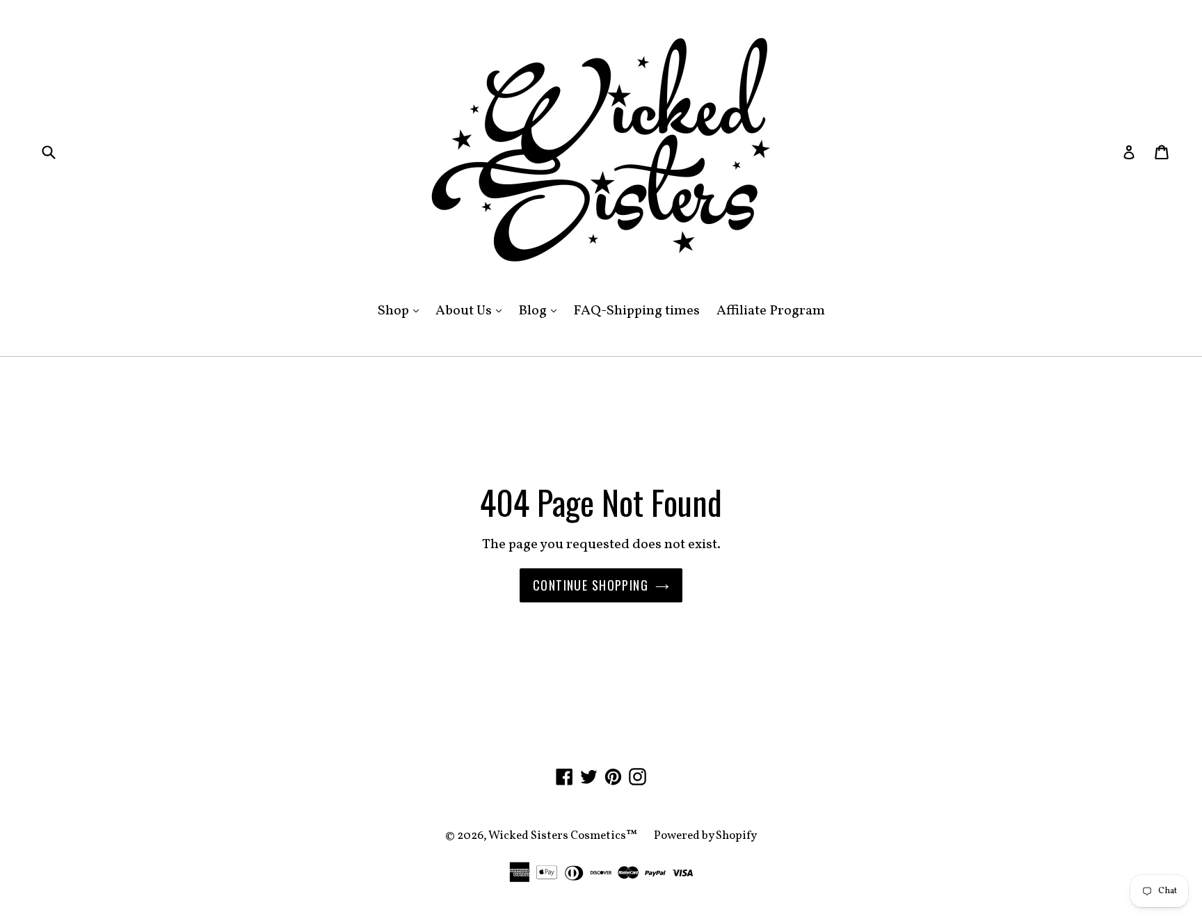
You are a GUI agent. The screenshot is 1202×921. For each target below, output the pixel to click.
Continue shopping (590, 585)
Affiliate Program (770, 311)
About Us (471, 311)
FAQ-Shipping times (636, 311)
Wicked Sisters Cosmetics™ (562, 836)
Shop (402, 311)
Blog (540, 311)
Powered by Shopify (705, 836)
